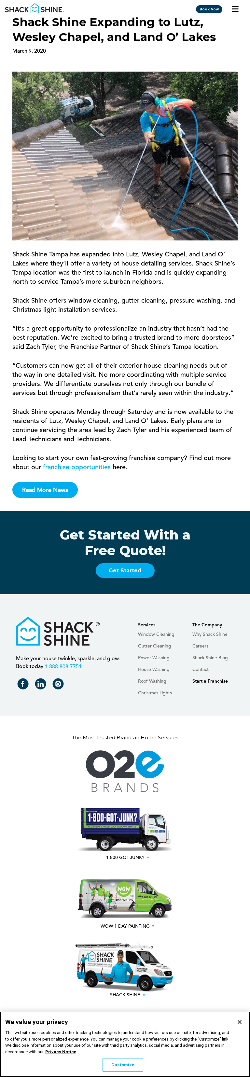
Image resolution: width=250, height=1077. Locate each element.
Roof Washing (152, 681)
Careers (200, 646)
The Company (207, 625)
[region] (125, 1044)
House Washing (154, 669)
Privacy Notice (60, 1051)
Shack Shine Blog (210, 658)
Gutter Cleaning (154, 646)
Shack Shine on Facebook (24, 685)
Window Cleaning (156, 634)
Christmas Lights (155, 693)
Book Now (209, 9)
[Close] (239, 1022)
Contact (200, 669)
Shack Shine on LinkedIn (42, 685)
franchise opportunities (77, 467)
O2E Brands (125, 771)
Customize (122, 1064)
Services (146, 625)
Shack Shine (34, 8)
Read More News (45, 490)
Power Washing (154, 658)
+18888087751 (62, 666)
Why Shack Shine (210, 634)
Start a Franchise (210, 681)
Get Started (125, 570)
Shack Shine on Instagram (59, 685)
